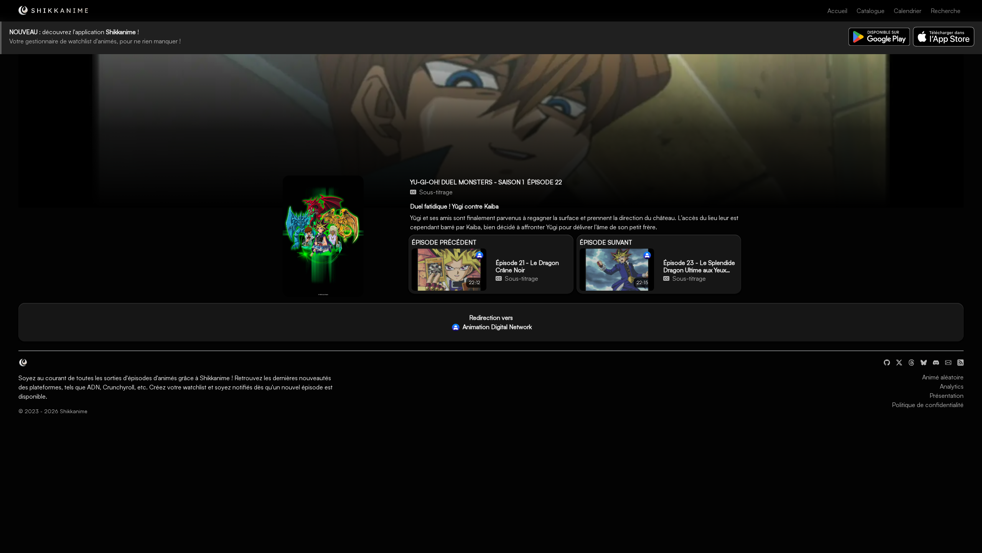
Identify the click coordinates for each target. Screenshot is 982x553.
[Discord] (936, 362)
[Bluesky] (924, 362)
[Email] (948, 362)
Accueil (837, 11)
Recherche (946, 11)
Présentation (946, 395)
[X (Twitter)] (899, 362)
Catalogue (871, 11)
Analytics (952, 386)
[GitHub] (887, 362)
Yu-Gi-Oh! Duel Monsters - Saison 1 (467, 182)
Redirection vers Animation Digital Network (496, 322)
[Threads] (911, 362)
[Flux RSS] (960, 362)
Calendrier (907, 11)
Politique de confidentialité (928, 405)
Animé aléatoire (943, 377)
